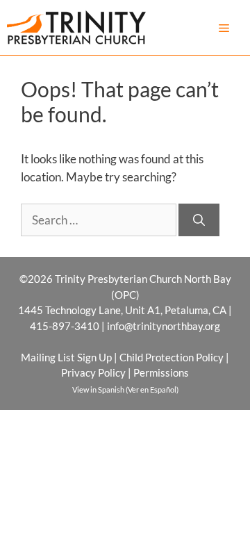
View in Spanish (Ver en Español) (125, 389)
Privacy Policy (93, 372)
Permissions (161, 372)
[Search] (198, 220)
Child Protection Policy (171, 357)
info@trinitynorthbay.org (163, 326)
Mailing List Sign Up (66, 357)
